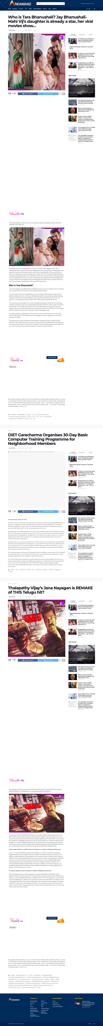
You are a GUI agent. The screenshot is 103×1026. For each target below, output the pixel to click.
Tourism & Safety (45, 1008)
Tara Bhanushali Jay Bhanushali (16, 418)
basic (17, 569)
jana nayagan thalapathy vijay (34, 977)
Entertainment (37, 8)
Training (10, 571)
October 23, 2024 (82, 522)
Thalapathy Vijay (55, 981)
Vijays (39, 987)
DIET (33, 569)
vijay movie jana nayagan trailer (29, 987)
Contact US (55, 1003)
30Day (12, 569)
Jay (33, 414)
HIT (27, 975)
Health (45, 8)
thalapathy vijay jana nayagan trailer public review (20, 985)
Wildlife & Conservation (44, 1012)
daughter (29, 414)
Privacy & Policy (56, 1004)
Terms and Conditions (58, 1006)
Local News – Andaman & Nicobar (35, 1015)
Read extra (13, 367)
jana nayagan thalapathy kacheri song (17, 977)
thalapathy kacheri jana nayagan (22, 981)
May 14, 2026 (81, 143)
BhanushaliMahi (21, 414)
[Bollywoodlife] (16, 213)
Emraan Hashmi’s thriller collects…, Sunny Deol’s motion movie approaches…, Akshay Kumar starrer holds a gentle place (86, 119)
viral (34, 418)
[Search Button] (63, 3)
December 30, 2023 (82, 132)
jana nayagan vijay (13, 979)
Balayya (13, 975)
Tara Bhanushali (47, 416)
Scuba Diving (44, 1003)
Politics (21, 8)
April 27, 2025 (81, 530)
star (38, 416)
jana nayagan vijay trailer (37, 979)
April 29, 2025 (81, 541)
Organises (51, 569)
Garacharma (39, 569)
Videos (26, 418)
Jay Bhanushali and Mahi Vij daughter (17, 416)
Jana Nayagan (36, 975)
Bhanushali (13, 414)
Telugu (57, 979)
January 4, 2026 (21, 30)
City (26, 8)
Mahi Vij (29, 416)
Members (45, 569)
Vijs (30, 418)
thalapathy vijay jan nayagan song (16, 983)
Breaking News (33, 1001)
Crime (30, 8)
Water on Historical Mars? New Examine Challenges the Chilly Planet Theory (86, 110)
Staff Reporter (12, 30)
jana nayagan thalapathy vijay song (51, 977)
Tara (41, 416)
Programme (57, 569)
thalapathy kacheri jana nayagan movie (40, 981)
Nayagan (47, 979)
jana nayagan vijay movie (24, 979)
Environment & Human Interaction (34, 1011)
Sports (54, 8)
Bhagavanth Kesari (20, 975)
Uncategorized (44, 1010)
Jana (31, 975)
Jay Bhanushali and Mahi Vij (42, 414)
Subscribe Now (52, 357)
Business (14, 8)
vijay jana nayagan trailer (14, 987)
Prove (34, 416)
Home (9, 8)
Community (22, 569)
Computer (28, 569)
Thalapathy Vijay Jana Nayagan (33, 983)
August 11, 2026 (73, 95)
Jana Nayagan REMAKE (47, 975)
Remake (52, 979)
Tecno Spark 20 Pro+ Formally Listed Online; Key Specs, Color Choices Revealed (86, 129)
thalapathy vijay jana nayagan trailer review (43, 985)
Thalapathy (11, 981)
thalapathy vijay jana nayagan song (50, 983)
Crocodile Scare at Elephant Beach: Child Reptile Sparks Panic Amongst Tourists (86, 40)
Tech (49, 8)
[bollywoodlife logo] (16, 360)
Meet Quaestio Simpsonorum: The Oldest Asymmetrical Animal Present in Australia (86, 102)
